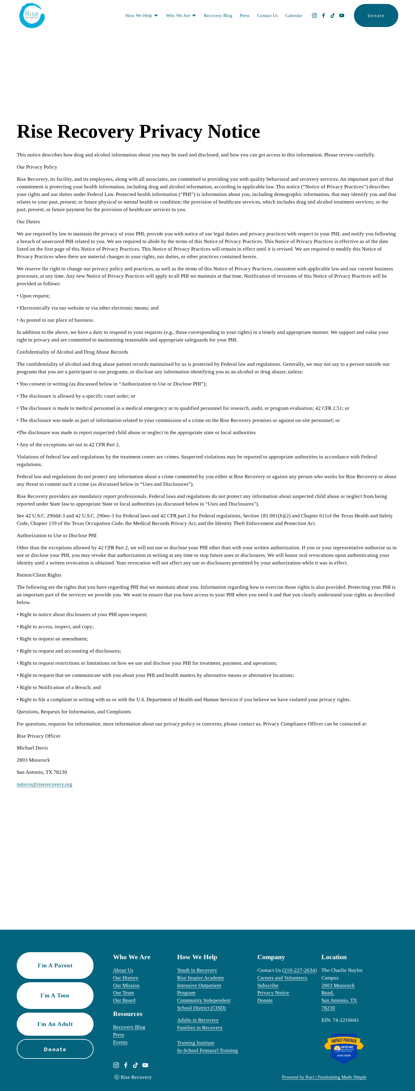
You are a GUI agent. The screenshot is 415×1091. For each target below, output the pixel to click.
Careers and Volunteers (282, 978)
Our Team (123, 993)
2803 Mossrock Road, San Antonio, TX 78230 (339, 997)
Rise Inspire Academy (200, 978)
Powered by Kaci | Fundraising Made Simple (324, 1077)
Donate (376, 15)
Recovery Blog (218, 15)
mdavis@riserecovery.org (44, 784)
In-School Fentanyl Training (207, 1050)
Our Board (124, 1000)
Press (244, 15)
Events (120, 1042)
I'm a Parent (55, 965)
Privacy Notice (273, 993)
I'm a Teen (55, 996)
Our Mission (126, 985)
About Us (123, 970)
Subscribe (268, 985)
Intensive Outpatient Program (199, 989)
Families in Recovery (200, 1028)
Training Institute (195, 1043)
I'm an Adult (55, 1024)
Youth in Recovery (197, 970)
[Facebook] (324, 15)
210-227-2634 (299, 970)
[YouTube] (342, 15)
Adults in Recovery (198, 1020)
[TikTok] (333, 15)
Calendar (293, 15)
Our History (126, 978)
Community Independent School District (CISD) (204, 1004)
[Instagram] (314, 15)
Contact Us (267, 15)
